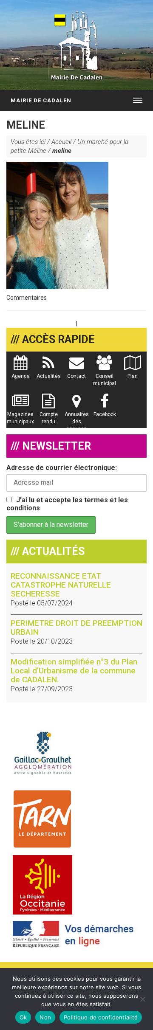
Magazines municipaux (20, 418)
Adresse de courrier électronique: (61, 468)
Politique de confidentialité (101, 1017)
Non (45, 1017)
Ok (23, 1017)
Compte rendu (49, 418)
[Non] (142, 999)
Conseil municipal (104, 379)
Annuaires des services (77, 421)
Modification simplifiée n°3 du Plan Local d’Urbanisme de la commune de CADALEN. (74, 670)
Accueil (61, 142)
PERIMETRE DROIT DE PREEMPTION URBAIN (76, 627)
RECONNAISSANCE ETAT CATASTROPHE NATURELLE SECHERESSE (61, 585)
